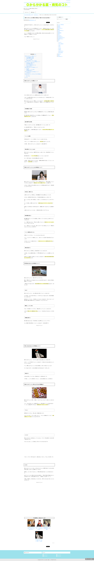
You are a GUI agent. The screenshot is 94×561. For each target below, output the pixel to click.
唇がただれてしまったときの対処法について (32, 61)
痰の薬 (59, 46)
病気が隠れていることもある (31, 60)
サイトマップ (26, 12)
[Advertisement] (39, 46)
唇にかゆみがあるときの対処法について (32, 71)
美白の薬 (60, 48)
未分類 (59, 31)
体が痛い (59, 25)
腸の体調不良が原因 (30, 58)
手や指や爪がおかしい (61, 30)
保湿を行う (28, 72)
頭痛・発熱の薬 (61, 52)
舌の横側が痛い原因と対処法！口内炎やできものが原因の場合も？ (31, 528)
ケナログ (28, 76)
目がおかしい (59, 35)
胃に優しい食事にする (30, 62)
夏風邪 (59, 29)
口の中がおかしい (32, 20)
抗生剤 (59, 45)
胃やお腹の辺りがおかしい (61, 37)
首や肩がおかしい (60, 56)
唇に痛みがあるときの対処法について (31, 67)
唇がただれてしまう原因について (30, 56)
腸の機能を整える (29, 63)
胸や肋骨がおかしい (60, 38)
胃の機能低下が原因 (30, 57)
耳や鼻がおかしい (60, 36)
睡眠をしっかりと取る (30, 69)
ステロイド (60, 42)
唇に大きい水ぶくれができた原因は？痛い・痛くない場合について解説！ (39, 540)
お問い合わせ (32, 12)
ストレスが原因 (29, 59)
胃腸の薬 (60, 49)
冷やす (27, 68)
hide (35, 54)
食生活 (59, 55)
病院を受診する (29, 66)
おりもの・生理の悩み (61, 24)
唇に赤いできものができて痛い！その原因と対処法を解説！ (39, 528)
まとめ (26, 77)
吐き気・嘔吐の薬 (61, 43)
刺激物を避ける (29, 70)
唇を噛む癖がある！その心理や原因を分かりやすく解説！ (46, 528)
